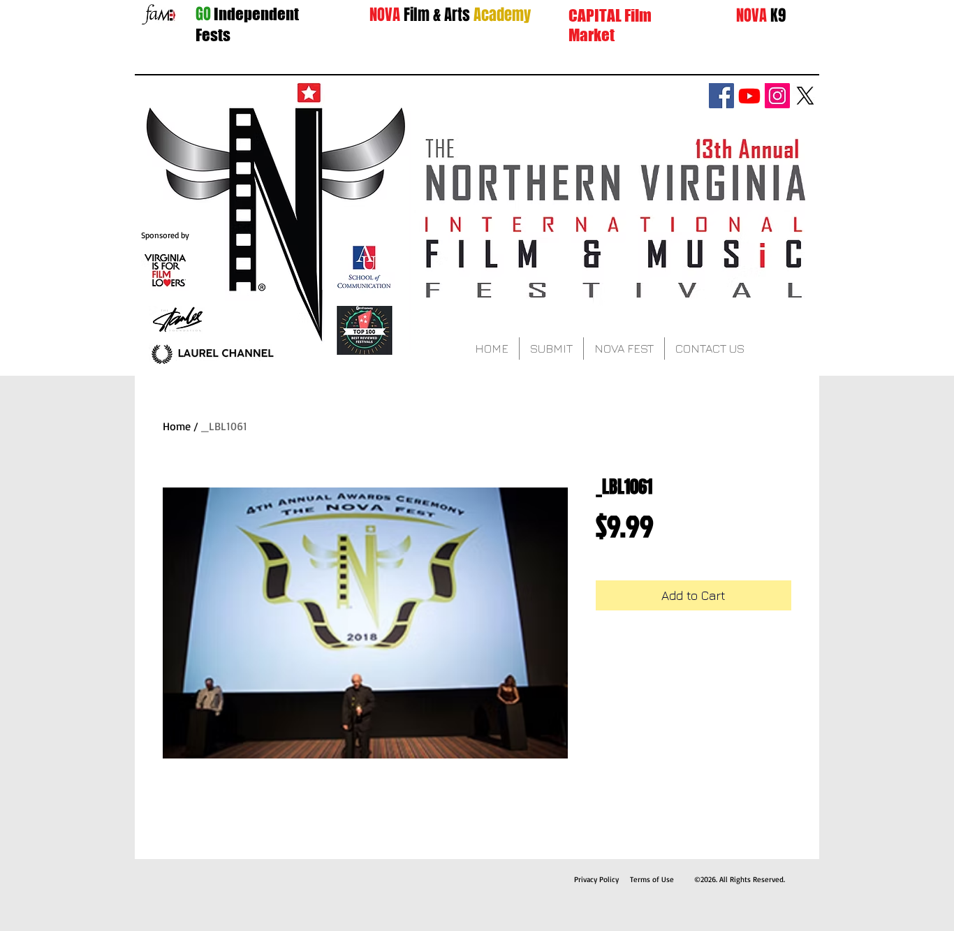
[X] (805, 95)
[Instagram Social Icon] (777, 95)
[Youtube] (749, 95)
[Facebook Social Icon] (721, 95)
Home (177, 426)
